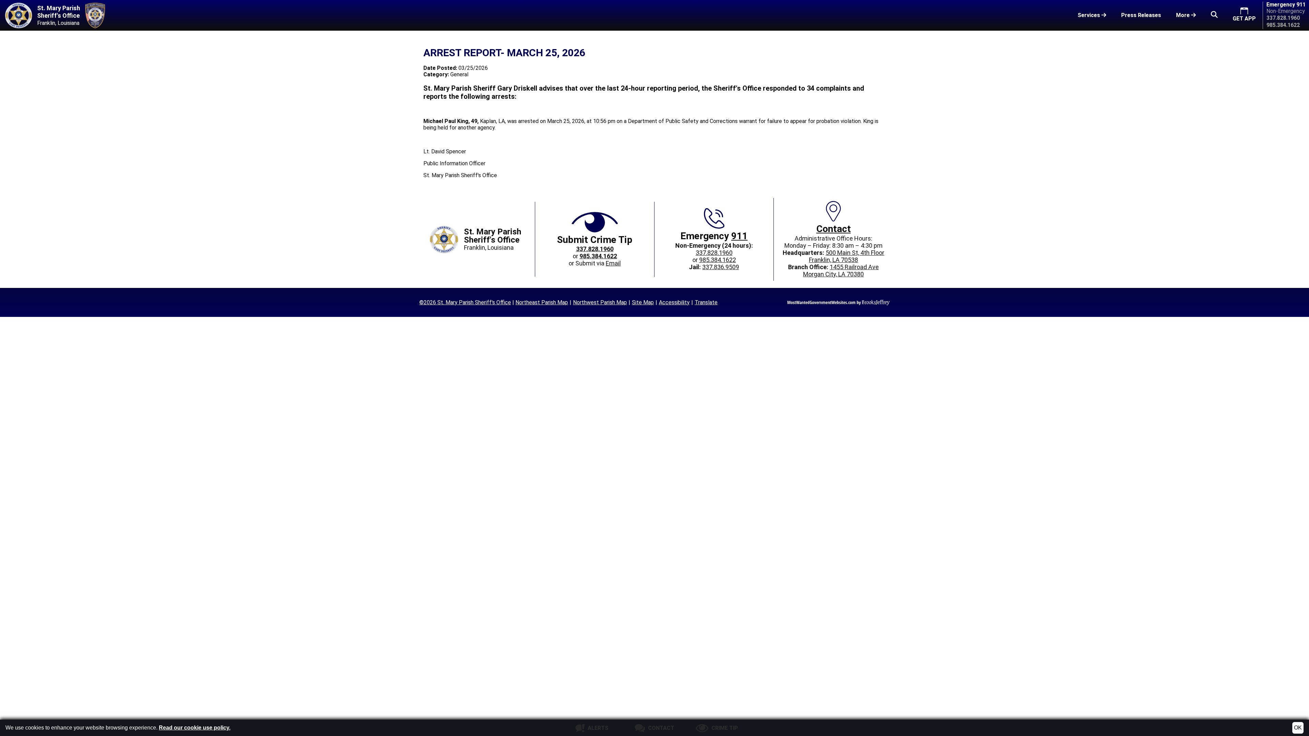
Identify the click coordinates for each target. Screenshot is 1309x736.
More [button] (1183, 15)
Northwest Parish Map (600, 302)
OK (1298, 728)
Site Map (643, 302)
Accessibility (674, 302)
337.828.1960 (714, 252)
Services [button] (1089, 15)
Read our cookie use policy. (194, 728)
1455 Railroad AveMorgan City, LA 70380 (841, 270)
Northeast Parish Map (541, 302)
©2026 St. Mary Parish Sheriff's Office (465, 302)
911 (739, 236)
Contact (833, 228)
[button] (1214, 15)
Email (613, 263)
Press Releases (1141, 15)
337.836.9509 (720, 267)
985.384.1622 (717, 259)
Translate (706, 302)
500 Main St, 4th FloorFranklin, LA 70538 (846, 256)
